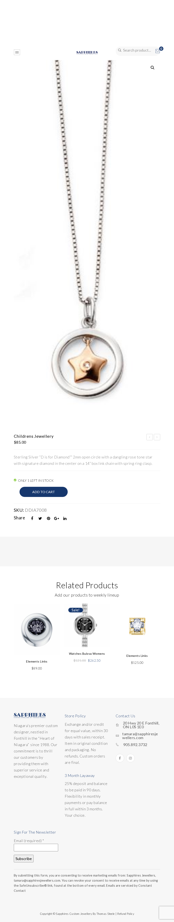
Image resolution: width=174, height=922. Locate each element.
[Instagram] (130, 758)
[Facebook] (32, 518)
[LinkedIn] (65, 518)
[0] (157, 51)
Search (119, 50)
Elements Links (150, 437)
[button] (152, 67)
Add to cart (43, 492)
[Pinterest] (48, 518)
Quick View (51, 616)
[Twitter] (40, 518)
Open (17, 52)
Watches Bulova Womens (87, 653)
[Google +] (56, 518)
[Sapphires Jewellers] (87, 52)
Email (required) (29, 840)
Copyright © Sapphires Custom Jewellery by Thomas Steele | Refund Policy (87, 913)
